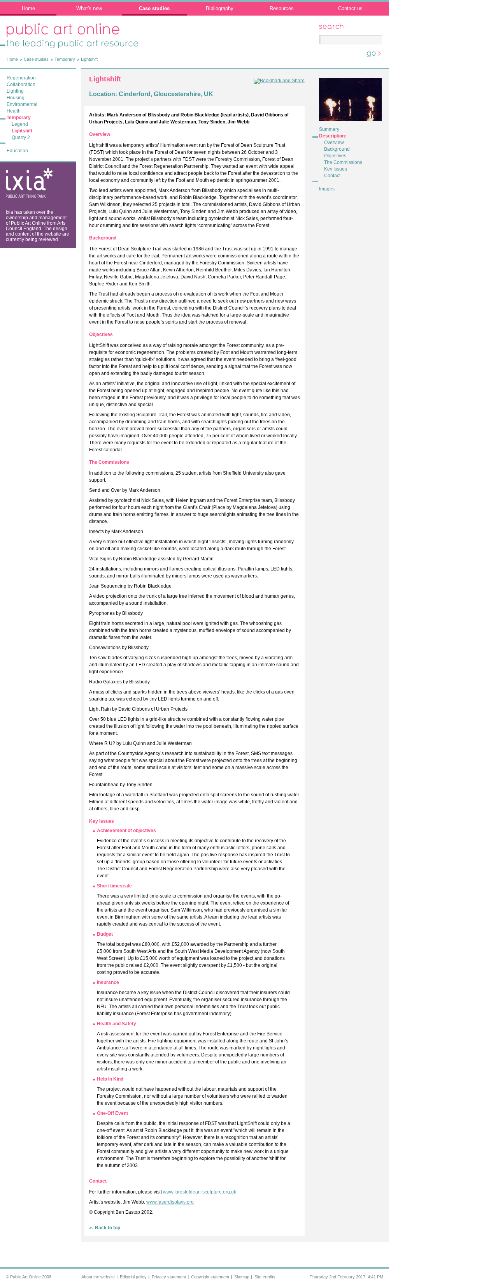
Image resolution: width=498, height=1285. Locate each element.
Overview (334, 142)
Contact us (350, 8)
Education (17, 150)
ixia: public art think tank (25, 174)
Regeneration (21, 78)
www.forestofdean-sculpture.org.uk (199, 1192)
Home (28, 8)
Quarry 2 (21, 137)
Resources (282, 8)
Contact (332, 175)
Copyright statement (210, 1276)
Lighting (15, 91)
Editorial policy (133, 1276)
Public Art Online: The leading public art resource (66, 31)
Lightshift (89, 59)
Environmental (22, 104)
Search (326, 26)
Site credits (264, 1276)
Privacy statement (169, 1276)
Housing (16, 97)
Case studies (154, 8)
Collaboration (21, 84)
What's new (89, 8)
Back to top (107, 1227)
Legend (20, 124)
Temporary (64, 59)
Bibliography (219, 8)
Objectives (335, 155)
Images (327, 189)
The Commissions (343, 162)
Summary (329, 129)
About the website (98, 1276)
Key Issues (335, 169)
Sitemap (241, 1276)
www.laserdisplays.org (170, 1202)
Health (14, 111)
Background (337, 149)
